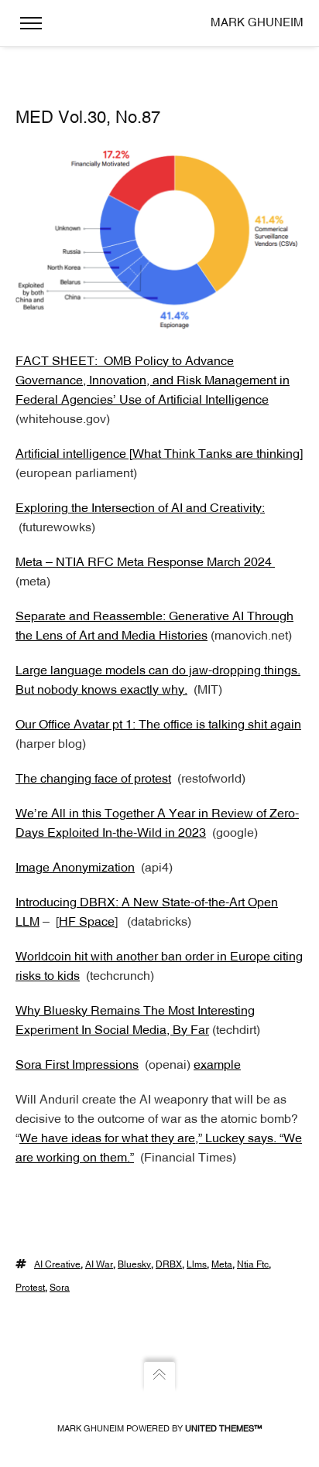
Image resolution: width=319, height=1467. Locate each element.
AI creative (57, 1265)
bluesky (134, 1265)
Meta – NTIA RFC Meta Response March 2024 (145, 563)
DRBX (169, 1265)
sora (60, 1288)
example (217, 1065)
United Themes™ (223, 1429)
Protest (30, 1288)
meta (221, 1265)
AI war (99, 1265)
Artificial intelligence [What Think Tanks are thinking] (159, 455)
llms (197, 1265)
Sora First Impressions (77, 1065)
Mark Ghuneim (257, 23)
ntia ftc (253, 1265)
